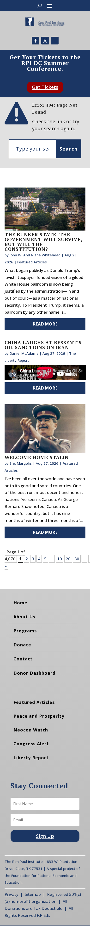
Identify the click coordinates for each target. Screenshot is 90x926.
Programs (25, 631)
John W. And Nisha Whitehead (35, 255)
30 (76, 559)
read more (45, 324)
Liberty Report (31, 757)
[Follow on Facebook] (35, 40)
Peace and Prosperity (38, 716)
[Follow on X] (45, 40)
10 (59, 559)
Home (20, 603)
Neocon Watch (30, 730)
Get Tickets (45, 87)
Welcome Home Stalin (37, 457)
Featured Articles (32, 262)
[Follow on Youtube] (55, 40)
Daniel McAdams (24, 353)
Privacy (11, 894)
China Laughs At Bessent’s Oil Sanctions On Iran (43, 345)
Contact (23, 659)
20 (68, 559)
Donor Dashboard (34, 673)
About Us (24, 617)
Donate (22, 645)
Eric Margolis (21, 463)
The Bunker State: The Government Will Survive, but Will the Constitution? (43, 241)
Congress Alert (31, 743)
